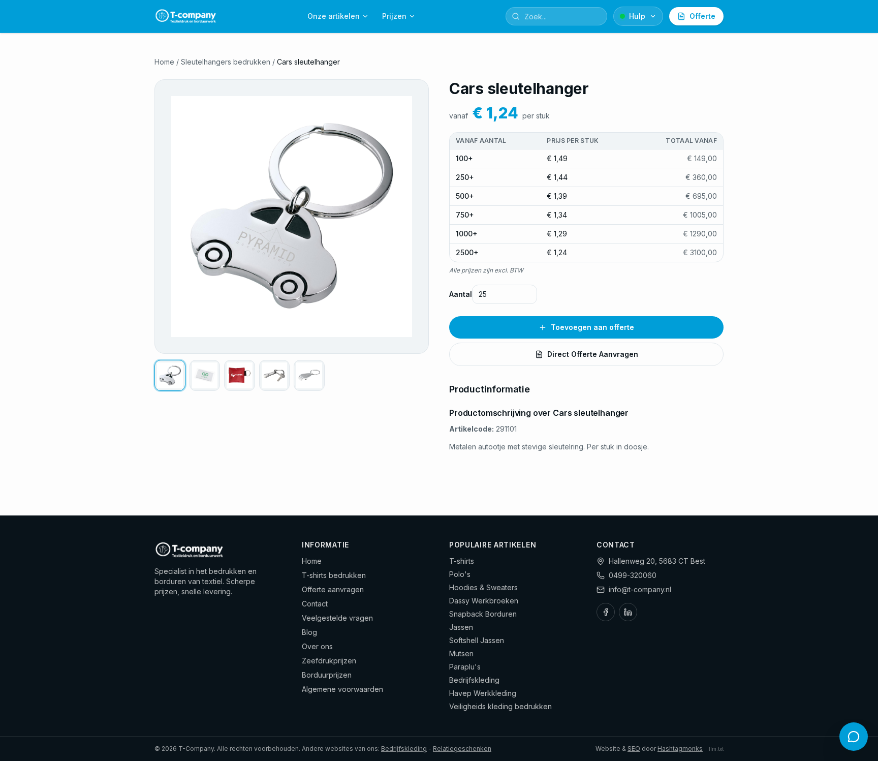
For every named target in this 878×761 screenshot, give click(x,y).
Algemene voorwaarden (342, 689)
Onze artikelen (333, 16)
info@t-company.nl (640, 589)
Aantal (460, 294)
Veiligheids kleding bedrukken (500, 706)
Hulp (637, 16)
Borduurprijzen (327, 675)
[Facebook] (606, 612)
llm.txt (716, 749)
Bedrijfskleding (474, 680)
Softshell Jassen (476, 640)
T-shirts (461, 561)
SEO (634, 748)
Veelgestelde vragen (337, 618)
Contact (315, 603)
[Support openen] (853, 736)
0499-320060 (632, 575)
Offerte (702, 16)
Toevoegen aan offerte (592, 327)
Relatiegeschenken (462, 748)
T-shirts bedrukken (334, 575)
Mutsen (461, 653)
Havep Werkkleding (482, 693)
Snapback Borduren (483, 614)
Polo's (460, 574)
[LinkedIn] (628, 612)
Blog (309, 632)
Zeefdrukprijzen (329, 660)
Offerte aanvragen (333, 589)
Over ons (317, 646)
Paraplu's (465, 666)
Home (164, 61)
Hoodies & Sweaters (483, 587)
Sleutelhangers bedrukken (225, 61)
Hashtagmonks (680, 748)
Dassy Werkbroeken (483, 600)
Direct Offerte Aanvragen (592, 354)
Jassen (461, 627)
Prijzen (394, 16)
